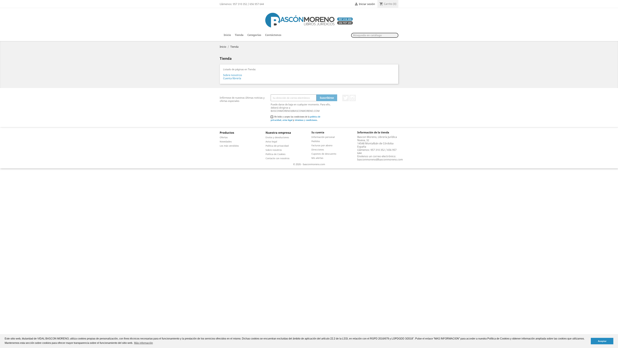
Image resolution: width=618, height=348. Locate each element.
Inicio (227, 35)
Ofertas (224, 137)
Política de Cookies (276, 154)
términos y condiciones (306, 120)
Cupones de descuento (323, 153)
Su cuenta (317, 132)
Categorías (254, 35)
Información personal (323, 137)
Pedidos (315, 141)
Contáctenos (273, 35)
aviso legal (287, 120)
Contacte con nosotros (278, 158)
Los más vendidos (229, 145)
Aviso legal (271, 141)
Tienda (239, 35)
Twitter (345, 98)
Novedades (226, 141)
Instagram (352, 98)
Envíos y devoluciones (277, 137)
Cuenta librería (232, 78)
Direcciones (317, 149)
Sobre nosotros (232, 75)
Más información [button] (143, 343)
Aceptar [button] (602, 341)
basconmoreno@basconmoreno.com (380, 159)
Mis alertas (317, 158)
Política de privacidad (277, 145)
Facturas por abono (321, 145)
